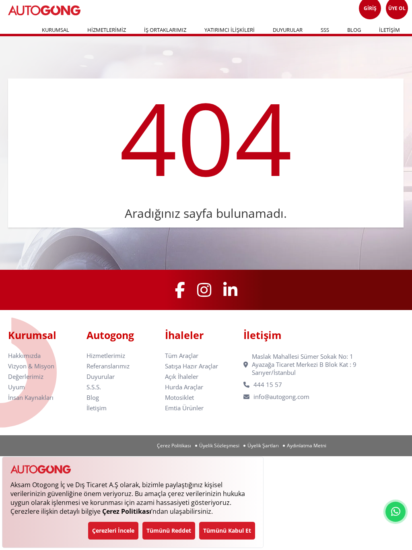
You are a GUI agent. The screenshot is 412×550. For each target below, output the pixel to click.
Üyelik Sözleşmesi (219, 445)
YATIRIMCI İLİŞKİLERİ (229, 29)
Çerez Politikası (174, 445)
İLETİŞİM (389, 29)
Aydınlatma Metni (306, 445)
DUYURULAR (288, 29)
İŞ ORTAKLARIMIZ (165, 29)
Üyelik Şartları (263, 445)
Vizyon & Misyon (31, 366)
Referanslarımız (108, 366)
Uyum (16, 387)
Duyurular (101, 377)
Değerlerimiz (25, 377)
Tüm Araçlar (181, 356)
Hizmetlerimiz (106, 356)
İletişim (97, 408)
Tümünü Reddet (168, 530)
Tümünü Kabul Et (227, 530)
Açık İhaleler (181, 377)
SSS (325, 29)
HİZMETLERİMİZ (106, 29)
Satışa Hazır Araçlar (191, 366)
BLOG (354, 29)
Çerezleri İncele (113, 530)
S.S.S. (94, 387)
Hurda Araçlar (184, 387)
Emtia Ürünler (184, 408)
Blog (93, 398)
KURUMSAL (55, 29)
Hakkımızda (24, 356)
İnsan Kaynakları (31, 398)
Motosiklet (179, 398)
